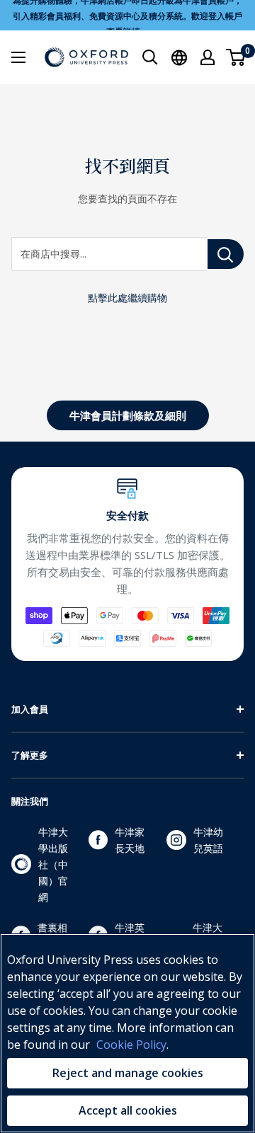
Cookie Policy (131, 1044)
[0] (236, 57)
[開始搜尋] (150, 57)
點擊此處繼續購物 (127, 297)
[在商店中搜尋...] (226, 254)
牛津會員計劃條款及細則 (127, 415)
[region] (127, 1033)
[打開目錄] (18, 57)
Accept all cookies (128, 1110)
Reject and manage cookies (127, 1073)
